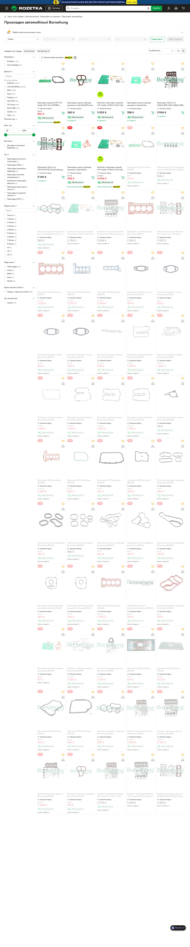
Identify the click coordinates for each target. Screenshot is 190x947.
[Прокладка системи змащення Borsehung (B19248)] (51, 645)
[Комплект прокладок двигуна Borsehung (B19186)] (51, 771)
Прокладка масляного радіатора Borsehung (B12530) (110, 544)
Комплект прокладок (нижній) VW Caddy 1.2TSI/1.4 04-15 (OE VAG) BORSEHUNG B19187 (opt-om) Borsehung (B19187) (110, 104)
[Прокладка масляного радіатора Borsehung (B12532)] (51, 520)
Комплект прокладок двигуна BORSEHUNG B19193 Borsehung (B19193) (170, 795)
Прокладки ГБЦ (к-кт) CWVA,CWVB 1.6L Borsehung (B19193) (49, 169)
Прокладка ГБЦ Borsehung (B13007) (78, 293)
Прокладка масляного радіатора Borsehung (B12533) (170, 482)
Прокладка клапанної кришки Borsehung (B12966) (110, 419)
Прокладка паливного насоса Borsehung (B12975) (139, 293)
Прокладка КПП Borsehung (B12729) (108, 482)
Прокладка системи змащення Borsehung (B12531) (80, 544)
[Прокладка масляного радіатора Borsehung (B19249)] (171, 582)
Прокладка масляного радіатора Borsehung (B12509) (170, 544)
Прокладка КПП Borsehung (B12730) (79, 482)
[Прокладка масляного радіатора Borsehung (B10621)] (111, 708)
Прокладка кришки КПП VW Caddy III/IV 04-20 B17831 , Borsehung (49, 104)
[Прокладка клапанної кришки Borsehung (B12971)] (111, 332)
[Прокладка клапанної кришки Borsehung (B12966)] (111, 394)
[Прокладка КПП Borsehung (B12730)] (81, 457)
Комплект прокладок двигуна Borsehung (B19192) (139, 732)
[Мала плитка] (183, 50)
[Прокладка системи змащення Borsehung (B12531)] (81, 520)
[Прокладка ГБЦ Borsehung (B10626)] (111, 582)
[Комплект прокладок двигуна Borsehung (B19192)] (141, 708)
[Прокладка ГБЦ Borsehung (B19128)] (141, 645)
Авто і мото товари (16, 17)
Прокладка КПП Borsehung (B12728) (138, 482)
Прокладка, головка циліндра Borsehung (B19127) (139, 233)
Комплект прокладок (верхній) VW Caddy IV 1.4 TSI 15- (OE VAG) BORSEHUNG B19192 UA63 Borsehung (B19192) (110, 795)
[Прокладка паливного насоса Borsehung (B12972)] (81, 332)
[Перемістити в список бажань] (63, 64)
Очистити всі (29, 51)
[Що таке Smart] (75, 57)
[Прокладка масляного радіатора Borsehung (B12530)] (111, 520)
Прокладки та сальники (50, 17)
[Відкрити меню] (6, 8)
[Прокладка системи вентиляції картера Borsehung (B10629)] (51, 582)
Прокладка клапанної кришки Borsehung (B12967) (80, 419)
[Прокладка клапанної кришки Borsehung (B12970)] (141, 332)
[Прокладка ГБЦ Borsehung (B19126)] (171, 645)
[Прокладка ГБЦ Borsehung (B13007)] (81, 269)
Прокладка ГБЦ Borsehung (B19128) (138, 670)
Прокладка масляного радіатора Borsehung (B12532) (51, 544)
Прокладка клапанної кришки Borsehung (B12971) (110, 356)
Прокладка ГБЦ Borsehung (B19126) (168, 670)
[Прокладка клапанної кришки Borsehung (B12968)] (51, 394)
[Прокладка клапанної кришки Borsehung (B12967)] (81, 394)
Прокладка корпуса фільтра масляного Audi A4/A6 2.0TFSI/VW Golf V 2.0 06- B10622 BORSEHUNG (79, 169)
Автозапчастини (32, 17)
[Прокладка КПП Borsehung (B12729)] (111, 457)
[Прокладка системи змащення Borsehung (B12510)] (141, 520)
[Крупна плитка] (178, 50)
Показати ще (9, 119)
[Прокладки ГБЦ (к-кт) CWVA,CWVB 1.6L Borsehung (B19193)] (51, 144)
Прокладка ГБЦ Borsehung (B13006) (108, 293)
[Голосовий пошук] (148, 8)
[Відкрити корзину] (183, 8)
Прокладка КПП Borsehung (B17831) (138, 169)
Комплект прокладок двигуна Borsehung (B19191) (80, 670)
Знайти (156, 8)
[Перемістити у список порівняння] (63, 69)
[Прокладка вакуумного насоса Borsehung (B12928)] (171, 394)
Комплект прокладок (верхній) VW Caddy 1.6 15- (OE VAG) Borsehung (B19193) (170, 233)
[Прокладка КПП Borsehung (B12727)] (51, 708)
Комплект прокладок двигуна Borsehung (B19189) (109, 670)
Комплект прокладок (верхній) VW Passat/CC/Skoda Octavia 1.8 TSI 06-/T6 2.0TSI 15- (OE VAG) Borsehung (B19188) (111, 233)
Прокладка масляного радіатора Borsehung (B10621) (110, 732)
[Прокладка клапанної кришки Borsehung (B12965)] (141, 394)
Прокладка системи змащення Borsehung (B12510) (140, 544)
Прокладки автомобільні (72, 17)
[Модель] (130, 39)
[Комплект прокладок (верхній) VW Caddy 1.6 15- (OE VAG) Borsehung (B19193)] (171, 209)
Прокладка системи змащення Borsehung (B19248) (50, 670)
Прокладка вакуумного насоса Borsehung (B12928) (170, 419)
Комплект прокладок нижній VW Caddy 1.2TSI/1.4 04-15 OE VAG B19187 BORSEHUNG (109, 169)
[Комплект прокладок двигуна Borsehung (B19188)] (171, 708)
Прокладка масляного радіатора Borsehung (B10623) (80, 795)
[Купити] (63, 113)
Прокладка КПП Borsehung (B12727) (49, 732)
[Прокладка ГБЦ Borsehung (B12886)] (51, 457)
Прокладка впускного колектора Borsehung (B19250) (140, 607)
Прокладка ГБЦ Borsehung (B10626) (108, 607)
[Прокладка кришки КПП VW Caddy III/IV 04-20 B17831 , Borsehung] (51, 80)
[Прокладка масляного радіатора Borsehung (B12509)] (171, 520)
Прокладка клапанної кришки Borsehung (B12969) (169, 356)
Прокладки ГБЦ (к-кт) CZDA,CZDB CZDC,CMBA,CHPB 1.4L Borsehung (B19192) (170, 104)
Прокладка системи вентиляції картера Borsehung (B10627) (80, 607)
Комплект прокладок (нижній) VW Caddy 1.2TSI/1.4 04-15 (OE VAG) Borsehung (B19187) (80, 233)
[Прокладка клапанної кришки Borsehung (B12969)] (171, 332)
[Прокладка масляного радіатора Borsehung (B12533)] (171, 457)
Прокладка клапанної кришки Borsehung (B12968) (50, 419)
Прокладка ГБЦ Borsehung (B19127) (48, 293)
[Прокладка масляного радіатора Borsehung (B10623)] (81, 771)
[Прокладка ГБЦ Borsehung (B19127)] (51, 269)
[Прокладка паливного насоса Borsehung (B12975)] (141, 269)
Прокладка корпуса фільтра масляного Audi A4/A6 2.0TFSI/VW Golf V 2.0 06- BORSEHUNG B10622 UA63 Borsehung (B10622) (139, 104)
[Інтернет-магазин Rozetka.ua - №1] (26, 8)
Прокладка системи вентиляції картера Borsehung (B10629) (50, 607)
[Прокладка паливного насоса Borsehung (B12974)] (171, 269)
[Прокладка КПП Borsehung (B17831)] (141, 144)
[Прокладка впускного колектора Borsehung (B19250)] (141, 582)
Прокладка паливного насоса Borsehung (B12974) (169, 293)
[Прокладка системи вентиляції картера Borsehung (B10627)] (81, 582)
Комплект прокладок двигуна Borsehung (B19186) (50, 795)
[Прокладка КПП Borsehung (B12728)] (141, 457)
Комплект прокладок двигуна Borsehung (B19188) (169, 732)
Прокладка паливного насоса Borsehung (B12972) (79, 356)
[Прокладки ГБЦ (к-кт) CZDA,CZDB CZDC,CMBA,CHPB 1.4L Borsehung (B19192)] (171, 80)
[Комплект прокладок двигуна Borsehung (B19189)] (111, 645)
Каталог (56, 8)
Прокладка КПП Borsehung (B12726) (79, 732)
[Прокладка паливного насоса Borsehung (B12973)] (51, 332)
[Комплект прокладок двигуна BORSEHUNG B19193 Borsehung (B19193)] (171, 771)
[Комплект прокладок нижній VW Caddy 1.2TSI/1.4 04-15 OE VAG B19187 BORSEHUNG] (111, 144)
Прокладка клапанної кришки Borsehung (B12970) (140, 356)
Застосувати (175, 39)
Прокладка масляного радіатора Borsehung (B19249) (170, 607)
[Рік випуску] (94, 39)
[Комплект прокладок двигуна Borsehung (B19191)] (81, 645)
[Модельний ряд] (59, 39)
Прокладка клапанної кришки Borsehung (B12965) (140, 419)
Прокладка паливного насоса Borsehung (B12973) (49, 356)
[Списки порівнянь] (176, 8)
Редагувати (157, 39)
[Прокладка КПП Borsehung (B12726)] (81, 708)
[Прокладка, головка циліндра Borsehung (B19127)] (141, 209)
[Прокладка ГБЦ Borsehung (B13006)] (111, 269)
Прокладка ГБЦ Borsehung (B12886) (48, 482)
